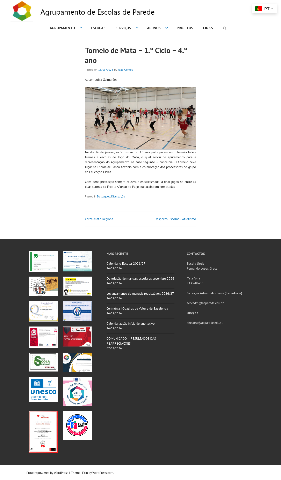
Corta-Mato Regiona (99, 219)
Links (208, 27)
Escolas (98, 27)
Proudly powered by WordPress (47, 473)
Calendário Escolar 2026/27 (126, 263)
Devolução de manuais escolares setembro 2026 (140, 278)
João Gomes (125, 70)
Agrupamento (62, 27)
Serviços (123, 27)
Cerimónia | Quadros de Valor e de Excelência (137, 308)
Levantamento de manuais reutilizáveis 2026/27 (140, 293)
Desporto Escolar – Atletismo (175, 219)
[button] (225, 28)
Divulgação (118, 196)
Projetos (185, 27)
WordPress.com (102, 473)
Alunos (154, 27)
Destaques (103, 196)
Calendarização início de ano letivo (131, 323)
